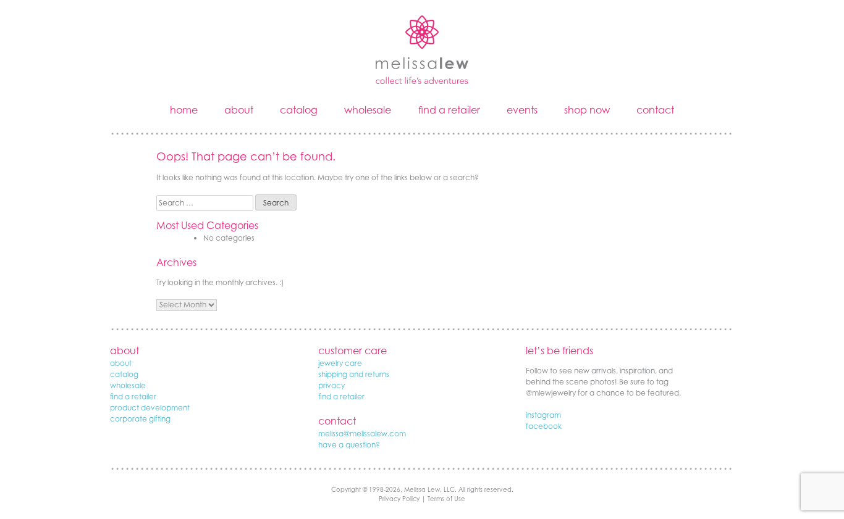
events (522, 110)
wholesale (367, 110)
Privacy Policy (399, 498)
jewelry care (340, 363)
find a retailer (449, 110)
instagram (543, 415)
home (184, 110)
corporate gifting (140, 418)
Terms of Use (446, 498)
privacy (331, 385)
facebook (544, 426)
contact (655, 110)
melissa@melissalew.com (362, 433)
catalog (299, 110)
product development (150, 407)
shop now (587, 110)
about (238, 110)
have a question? (349, 444)
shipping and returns (353, 374)
